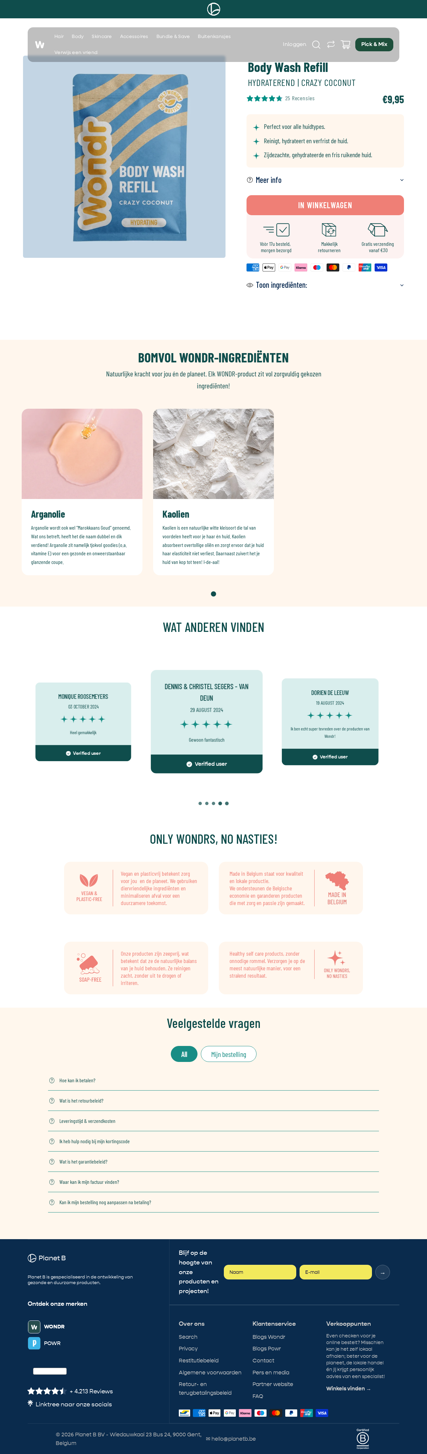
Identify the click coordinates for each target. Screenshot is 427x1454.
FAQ (258, 1396)
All (184, 1054)
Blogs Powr (267, 1348)
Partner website (273, 1384)
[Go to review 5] (227, 803)
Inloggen (295, 44)
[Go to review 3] (213, 803)
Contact (263, 1360)
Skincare (102, 36)
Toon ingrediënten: (281, 284)
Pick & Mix (374, 44)
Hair (59, 36)
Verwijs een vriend (75, 52)
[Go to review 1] (200, 803)
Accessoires (134, 36)
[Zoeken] (316, 45)
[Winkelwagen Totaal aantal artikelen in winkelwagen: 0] (346, 45)
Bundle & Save (173, 36)
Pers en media (271, 1372)
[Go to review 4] (220, 803)
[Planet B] (213, 9)
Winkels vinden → (348, 1388)
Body (78, 36)
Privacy (188, 1348)
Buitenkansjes (214, 36)
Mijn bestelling (228, 1054)
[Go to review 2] (206, 803)
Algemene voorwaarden (210, 1372)
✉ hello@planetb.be (231, 1439)
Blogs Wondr (269, 1337)
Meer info (269, 180)
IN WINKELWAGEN (325, 205)
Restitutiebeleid (199, 1360)
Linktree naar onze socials (74, 1404)
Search (188, 1337)
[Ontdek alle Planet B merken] (331, 45)
